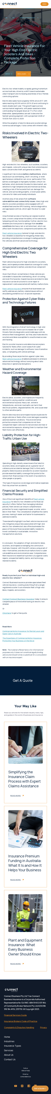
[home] (9, 4)
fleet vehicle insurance (11, 359)
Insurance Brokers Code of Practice (20, 1021)
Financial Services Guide (15, 1015)
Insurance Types (12, 1045)
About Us (8, 1054)
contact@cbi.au (25, 1076)
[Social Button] (16, 1086)
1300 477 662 (25, 1071)
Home (7, 1036)
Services (8, 1050)
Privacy (43, 1027)
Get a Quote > (40, 1088)
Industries (9, 1041)
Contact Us (9, 1059)
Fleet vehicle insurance (12, 233)
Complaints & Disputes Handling (19, 1027)
